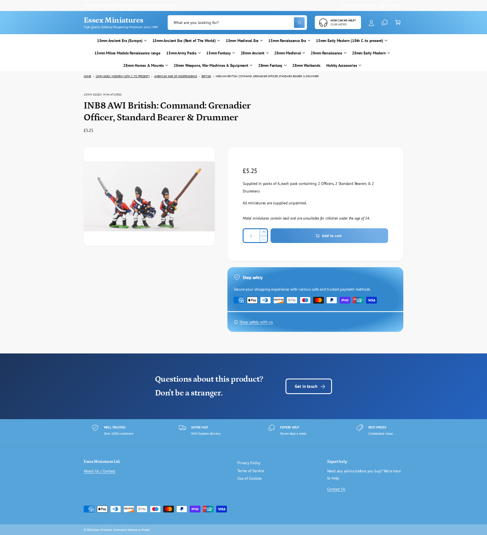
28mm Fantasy (270, 65)
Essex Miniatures (102, 530)
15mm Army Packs (181, 53)
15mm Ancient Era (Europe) (120, 40)
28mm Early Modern (369, 53)
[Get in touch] (384, 22)
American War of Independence (175, 76)
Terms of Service (250, 470)
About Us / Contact (360, 5)
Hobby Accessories (341, 65)
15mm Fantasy (218, 53)
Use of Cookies (249, 478)
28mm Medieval (287, 53)
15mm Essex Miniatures (103, 94)
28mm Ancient (252, 53)
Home (87, 76)
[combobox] (237, 22)
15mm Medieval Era (242, 40)
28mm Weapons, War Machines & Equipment (211, 65)
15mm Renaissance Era (287, 40)
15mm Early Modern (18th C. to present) (349, 40)
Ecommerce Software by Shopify (132, 530)
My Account (394, 5)
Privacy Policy (248, 462)
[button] (397, 22)
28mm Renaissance (326, 53)
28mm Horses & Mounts (143, 65)
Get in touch (306, 386)
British (206, 76)
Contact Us (336, 489)
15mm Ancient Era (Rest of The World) (184, 40)
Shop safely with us (256, 322)
